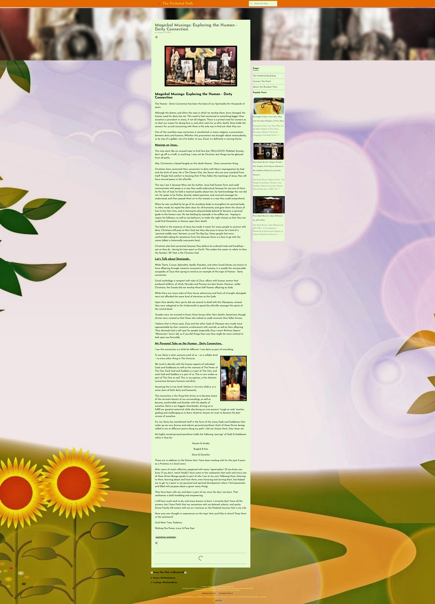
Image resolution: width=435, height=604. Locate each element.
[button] (156, 37)
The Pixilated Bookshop (264, 76)
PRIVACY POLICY (209, 593)
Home (256, 70)
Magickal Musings (165, 537)
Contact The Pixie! (262, 81)
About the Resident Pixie (265, 87)
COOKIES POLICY (226, 593)
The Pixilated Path (177, 3)
